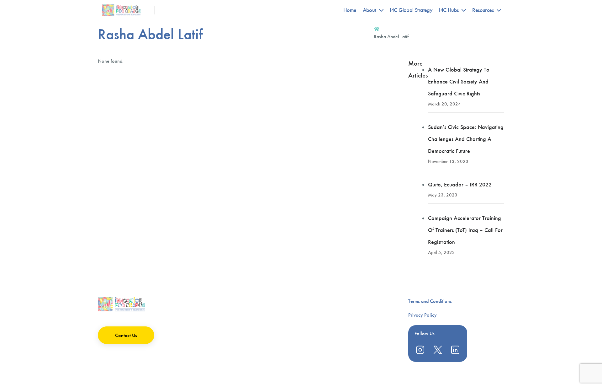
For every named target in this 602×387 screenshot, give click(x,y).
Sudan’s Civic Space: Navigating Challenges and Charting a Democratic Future (466, 139)
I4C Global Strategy (411, 10)
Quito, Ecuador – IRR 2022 (460, 184)
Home (349, 10)
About (369, 10)
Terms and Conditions (430, 301)
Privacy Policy (422, 315)
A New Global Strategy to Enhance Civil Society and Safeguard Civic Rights (458, 81)
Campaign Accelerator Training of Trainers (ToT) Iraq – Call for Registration (465, 230)
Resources (483, 10)
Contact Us (126, 335)
